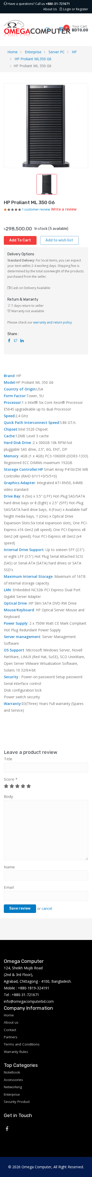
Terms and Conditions (22, 1044)
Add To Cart (20, 240)
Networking (13, 1087)
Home (12, 51)
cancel (47, 908)
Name (9, 866)
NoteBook (12, 1072)
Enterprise (33, 51)
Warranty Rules (16, 1051)
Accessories (13, 1079)
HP (74, 51)
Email (9, 887)
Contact (10, 1029)
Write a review (63, 209)
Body (8, 796)
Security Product (17, 1101)
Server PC (57, 51)
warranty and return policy (52, 322)
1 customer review (36, 209)
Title (8, 758)
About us (11, 1022)
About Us (50, 9)
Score (10, 779)
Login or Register (75, 9)
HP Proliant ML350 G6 (33, 58)
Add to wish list (59, 240)
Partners (10, 1037)
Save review (19, 908)
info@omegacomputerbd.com (29, 1001)
